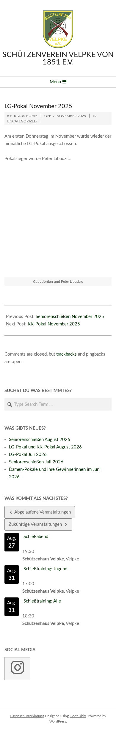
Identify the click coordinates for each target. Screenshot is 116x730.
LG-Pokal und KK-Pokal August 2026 (45, 447)
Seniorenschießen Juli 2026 (36, 462)
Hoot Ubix (78, 716)
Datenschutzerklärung (27, 716)
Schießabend (35, 536)
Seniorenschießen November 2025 (70, 316)
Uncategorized (22, 121)
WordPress (57, 721)
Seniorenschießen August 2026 (39, 439)
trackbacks (66, 354)
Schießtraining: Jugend (45, 569)
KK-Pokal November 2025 (54, 324)
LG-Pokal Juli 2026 (28, 454)
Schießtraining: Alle (42, 601)
